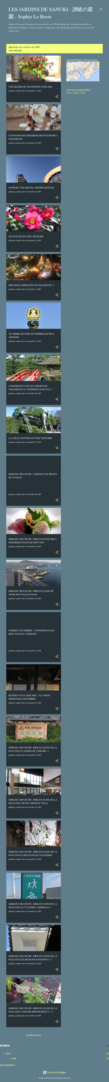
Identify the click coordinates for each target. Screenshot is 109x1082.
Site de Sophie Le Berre (76, 93)
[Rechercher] (101, 9)
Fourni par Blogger (56, 1072)
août (13, 1058)
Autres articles (33, 1035)
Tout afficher (15, 51)
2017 (8, 1053)
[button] (57, 97)
